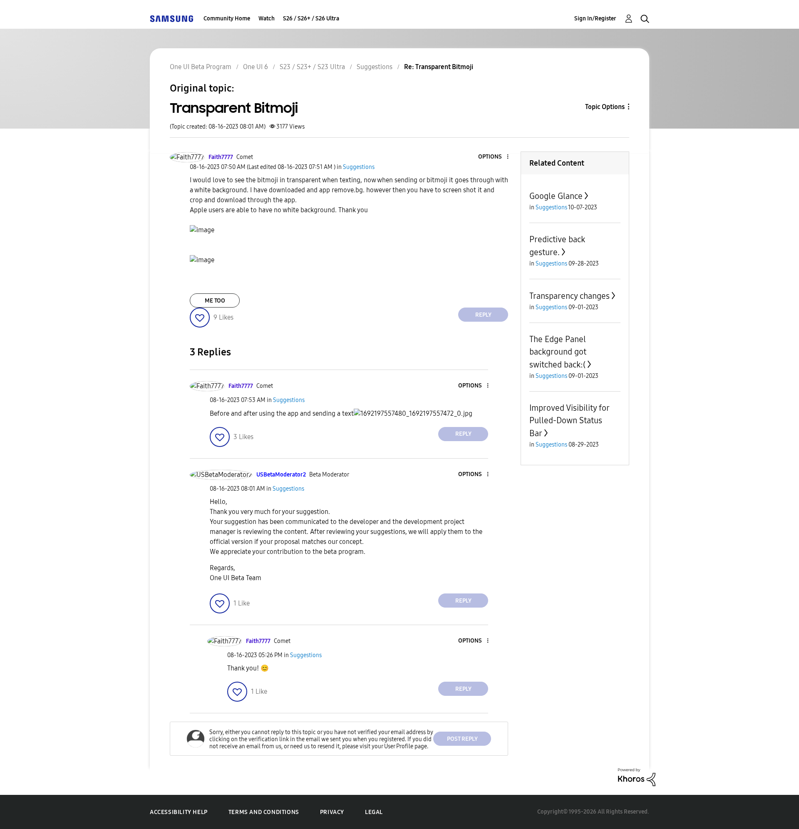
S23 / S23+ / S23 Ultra (312, 67)
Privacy (332, 812)
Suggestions (374, 67)
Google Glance (556, 196)
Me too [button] (215, 300)
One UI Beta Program (200, 67)
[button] (494, 157)
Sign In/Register (595, 18)
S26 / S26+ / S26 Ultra (311, 18)
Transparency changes (569, 296)
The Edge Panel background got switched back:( (557, 352)
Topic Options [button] (605, 107)
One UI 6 (255, 67)
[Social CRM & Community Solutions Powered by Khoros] (636, 777)
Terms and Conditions (263, 812)
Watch (266, 18)
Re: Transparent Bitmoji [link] (438, 67)
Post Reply (462, 738)
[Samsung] (171, 18)
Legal (374, 812)
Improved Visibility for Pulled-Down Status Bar (569, 420)
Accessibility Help (179, 812)
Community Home (226, 18)
